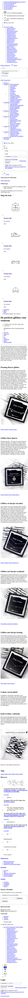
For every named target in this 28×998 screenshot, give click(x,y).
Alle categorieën (15, 84)
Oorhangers (13, 91)
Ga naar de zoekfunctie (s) (10, 6)
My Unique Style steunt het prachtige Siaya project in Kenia (15, 826)
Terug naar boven (5, 996)
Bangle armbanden (14, 108)
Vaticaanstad (12, 58)
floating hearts (7, 774)
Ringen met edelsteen (15, 123)
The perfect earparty (9, 801)
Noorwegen (12, 51)
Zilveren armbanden (15, 106)
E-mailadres (8, 156)
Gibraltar (11, 36)
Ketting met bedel (14, 115)
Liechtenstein (12, 44)
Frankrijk (11, 35)
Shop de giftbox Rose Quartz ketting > (10, 494)
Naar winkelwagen (5, 180)
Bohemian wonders (15, 133)
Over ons (6, 870)
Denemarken (12, 31)
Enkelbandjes (13, 109)
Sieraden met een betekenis (16, 136)
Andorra (11, 28)
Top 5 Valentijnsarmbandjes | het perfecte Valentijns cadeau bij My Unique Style (15, 815)
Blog (5, 312)
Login (7, 165)
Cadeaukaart (13, 127)
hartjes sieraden (19, 774)
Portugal (11, 55)
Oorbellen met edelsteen (16, 99)
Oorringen (12, 87)
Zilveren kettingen (14, 113)
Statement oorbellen (15, 101)
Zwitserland (12, 62)
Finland (11, 34)
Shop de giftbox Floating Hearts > (9, 429)
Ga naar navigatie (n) (9, 4)
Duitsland (11, 32)
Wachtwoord (11, 159)
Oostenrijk (12, 52)
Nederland (12, 49)
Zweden (11, 60)
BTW (10, 22)
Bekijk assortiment (5, 65)
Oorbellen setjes (14, 98)
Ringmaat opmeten (8, 874)
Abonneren (19, 898)
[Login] (5, 149)
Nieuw (5, 82)
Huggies (12, 90)
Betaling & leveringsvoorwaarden (12, 864)
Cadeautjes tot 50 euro (15, 129)
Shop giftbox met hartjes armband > (10, 624)
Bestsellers (6, 137)
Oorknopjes (13, 88)
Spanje (11, 56)
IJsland (11, 39)
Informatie (3, 867)
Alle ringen (12, 118)
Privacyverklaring (8, 876)
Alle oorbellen (13, 85)
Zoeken (3, 70)
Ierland (11, 41)
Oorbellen (6, 84)
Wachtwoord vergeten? (21, 987)
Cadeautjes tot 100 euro (16, 130)
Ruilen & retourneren (9, 861)
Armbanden (7, 102)
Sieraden (3, 879)
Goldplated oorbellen (15, 97)
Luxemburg (12, 45)
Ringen (6, 116)
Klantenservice (4, 858)
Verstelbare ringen (14, 125)
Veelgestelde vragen (9, 863)
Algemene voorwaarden (10, 873)
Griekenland (12, 38)
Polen (10, 53)
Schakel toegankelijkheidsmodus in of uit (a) (15, 2)
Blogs (5, 311)
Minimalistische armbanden (16, 105)
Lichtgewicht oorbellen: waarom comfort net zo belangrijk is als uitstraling (15, 791)
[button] (8, 342)
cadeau (2, 774)
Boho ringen (13, 122)
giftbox (13, 774)
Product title (8, 218)
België (11, 29)
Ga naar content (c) (8, 7)
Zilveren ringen (14, 119)
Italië (10, 42)
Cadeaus (6, 126)
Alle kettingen (13, 112)
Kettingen (6, 111)
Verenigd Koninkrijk (14, 59)
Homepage (6, 309)
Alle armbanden (14, 104)
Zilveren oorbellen (14, 95)
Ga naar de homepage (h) (10, 3)
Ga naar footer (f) (8, 9)
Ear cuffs (12, 92)
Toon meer (6, 139)
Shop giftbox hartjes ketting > (8, 683)
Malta (10, 46)
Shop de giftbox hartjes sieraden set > (10, 562)
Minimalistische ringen (15, 120)
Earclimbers (13, 94)
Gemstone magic (14, 134)
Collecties (6, 132)
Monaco (11, 48)
